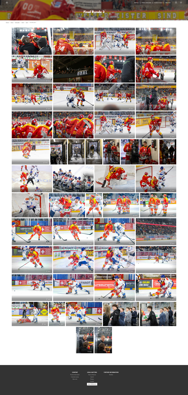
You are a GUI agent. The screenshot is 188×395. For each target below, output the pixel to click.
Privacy (92, 379)
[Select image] (13, 53)
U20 (27, 22)
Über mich (168, 2)
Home (7, 22)
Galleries (136, 2)
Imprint (92, 377)
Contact (92, 381)
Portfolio (111, 374)
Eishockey (17, 22)
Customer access (158, 2)
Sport (12, 22)
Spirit (23, 22)
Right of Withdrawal (92, 384)
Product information (146, 2)
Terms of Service (92, 374)
